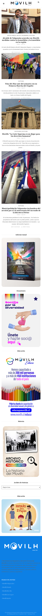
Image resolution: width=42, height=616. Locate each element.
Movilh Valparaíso (23, 35)
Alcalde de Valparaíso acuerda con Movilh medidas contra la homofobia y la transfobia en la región (21, 40)
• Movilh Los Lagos (8, 594)
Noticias (32, 35)
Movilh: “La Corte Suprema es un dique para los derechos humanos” (21, 135)
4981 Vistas (25, 150)
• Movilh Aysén (6, 598)
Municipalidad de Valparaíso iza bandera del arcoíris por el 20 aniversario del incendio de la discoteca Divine (21, 210)
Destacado (18, 131)
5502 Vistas (25, 98)
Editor (18, 44)
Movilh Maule (11, 35)
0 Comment (16, 52)
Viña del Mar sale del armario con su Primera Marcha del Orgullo (21, 85)
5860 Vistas (25, 227)
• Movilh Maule (6, 587)
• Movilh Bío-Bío (7, 591)
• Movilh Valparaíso (8, 583)
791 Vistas (25, 52)
